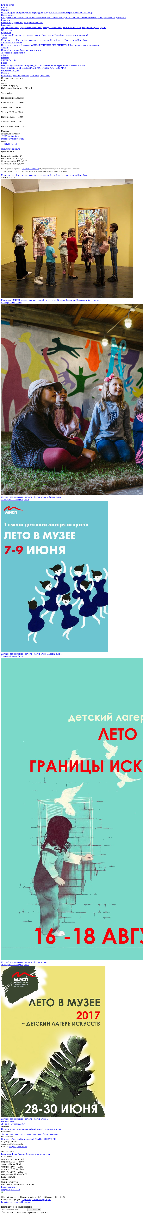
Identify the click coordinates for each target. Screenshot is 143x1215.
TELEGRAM (28, 68)
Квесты (19, 40)
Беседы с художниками (12, 65)
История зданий (23, 12)
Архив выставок (51, 1134)
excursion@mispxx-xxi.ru (12, 139)
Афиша (4, 55)
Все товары (6, 75)
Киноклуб (83, 35)
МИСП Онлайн (8, 60)
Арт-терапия (72, 35)
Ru (2, 7)
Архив (103, 27)
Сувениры (24, 75)
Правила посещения (54, 17)
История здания (23, 1129)
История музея (8, 12)
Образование (7, 30)
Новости (5, 58)
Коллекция (6, 20)
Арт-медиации (34, 35)
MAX (63, 68)
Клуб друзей (37, 12)
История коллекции (33, 22)
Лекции (5, 48)
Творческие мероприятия (13, 53)
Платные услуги (93, 17)
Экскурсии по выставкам (65, 65)
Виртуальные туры (10, 70)
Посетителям (7, 15)
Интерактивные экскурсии (36, 40)
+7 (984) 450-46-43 (10, 136)
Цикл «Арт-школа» (10, 50)
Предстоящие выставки (31, 27)
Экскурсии (6, 35)
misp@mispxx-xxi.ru (10, 149)
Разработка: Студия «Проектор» (16, 1202)
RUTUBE (17, 68)
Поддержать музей (53, 12)
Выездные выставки (52, 27)
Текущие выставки (10, 27)
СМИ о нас (6, 68)
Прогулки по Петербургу (53, 35)
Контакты (39, 17)
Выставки (6, 25)
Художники (17, 22)
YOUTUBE (54, 68)
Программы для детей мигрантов (17, 45)
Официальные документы (113, 17)
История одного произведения (38, 65)
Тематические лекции (30, 50)
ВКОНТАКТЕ (42, 68)
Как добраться (8, 17)
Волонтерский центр (82, 12)
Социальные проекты (11, 42)
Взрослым (6, 32)
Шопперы (34, 75)
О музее (5, 10)
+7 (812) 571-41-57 (10, 144)
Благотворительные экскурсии (84, 45)
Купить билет (7, 5)
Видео (4, 63)
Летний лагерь (57, 40)
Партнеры (67, 12)
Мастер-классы (19, 35)
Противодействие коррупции (36, 1199)
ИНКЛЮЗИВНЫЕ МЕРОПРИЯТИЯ (51, 45)
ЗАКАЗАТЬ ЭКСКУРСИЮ (43, 1139)
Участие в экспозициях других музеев (81, 27)
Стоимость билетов (24, 17)
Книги (16, 75)
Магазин (5, 73)
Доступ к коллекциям (74, 17)
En (5, 7)
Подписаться (34, 1210)
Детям (4, 37)
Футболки (45, 75)
